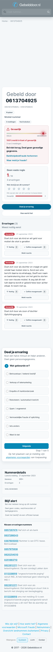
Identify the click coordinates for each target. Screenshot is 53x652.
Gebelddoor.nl (29, 4)
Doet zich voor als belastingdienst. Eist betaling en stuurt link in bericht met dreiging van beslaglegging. (26, 588)
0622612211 (10, 565)
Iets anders (14, 426)
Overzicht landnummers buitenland (21, 630)
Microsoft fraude (26, 627)
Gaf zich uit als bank (28, 530)
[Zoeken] (48, 12)
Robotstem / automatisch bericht (24, 400)
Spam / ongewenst (18, 408)
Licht (32, 640)
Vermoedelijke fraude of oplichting (24, 417)
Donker (42, 640)
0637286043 (11, 535)
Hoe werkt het (26, 213)
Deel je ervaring (26, 207)
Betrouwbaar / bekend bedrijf (23, 374)
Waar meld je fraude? (17, 160)
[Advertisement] (26, 55)
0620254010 (11, 554)
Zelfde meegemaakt (34, 247)
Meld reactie (27, 253)
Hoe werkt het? (28, 623)
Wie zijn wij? (11, 623)
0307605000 (11, 540)
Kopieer (9, 112)
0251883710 (10, 559)
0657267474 (11, 530)
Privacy (45, 630)
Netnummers (43, 627)
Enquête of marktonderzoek (22, 391)
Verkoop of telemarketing (20, 382)
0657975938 (11, 549)
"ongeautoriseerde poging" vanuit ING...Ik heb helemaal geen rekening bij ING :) (26, 576)
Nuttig (12, 247)
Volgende (26, 446)
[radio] (9, 189)
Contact (26, 634)
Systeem (22, 640)
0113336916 (10, 573)
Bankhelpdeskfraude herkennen (22, 156)
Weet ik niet (15, 435)
